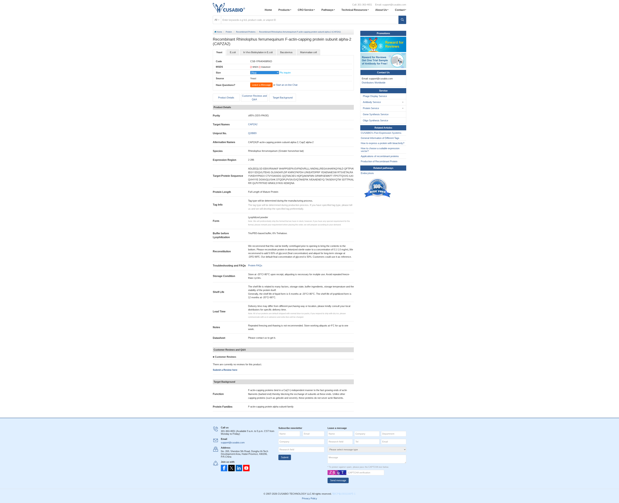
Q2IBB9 (252, 133)
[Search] (402, 20)
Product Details (226, 97)
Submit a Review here (225, 369)
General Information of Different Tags (380, 138)
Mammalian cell (308, 52)
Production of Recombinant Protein (379, 161)
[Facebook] (224, 468)
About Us (381, 10)
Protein (229, 32)
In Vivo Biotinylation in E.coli (258, 52)
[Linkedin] (238, 468)
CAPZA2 (252, 124)
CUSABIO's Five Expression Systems (381, 132)
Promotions (383, 33)
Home (268, 10)
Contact (400, 10)
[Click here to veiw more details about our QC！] (378, 188)
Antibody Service (372, 102)
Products (284, 10)
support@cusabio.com (394, 4)
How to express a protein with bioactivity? (382, 143)
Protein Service (371, 108)
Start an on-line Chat (286, 84)
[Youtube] (245, 468)
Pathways (327, 10)
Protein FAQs (255, 265)
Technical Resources (354, 10)
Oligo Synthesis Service (375, 120)
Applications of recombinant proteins (380, 156)
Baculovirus (286, 52)
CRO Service (305, 10)
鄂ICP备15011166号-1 (343, 493)
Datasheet (265, 67)
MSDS (255, 67)
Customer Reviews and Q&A (254, 97)
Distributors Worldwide (372, 82)
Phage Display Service (375, 96)
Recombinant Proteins (245, 32)
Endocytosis (367, 173)
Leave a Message (261, 84)
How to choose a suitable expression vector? (380, 149)
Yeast (219, 52)
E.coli (233, 52)
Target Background (283, 97)
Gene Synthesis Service (375, 114)
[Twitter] (231, 468)
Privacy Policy (309, 498)
